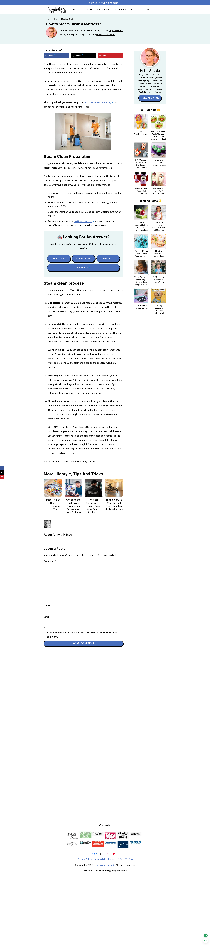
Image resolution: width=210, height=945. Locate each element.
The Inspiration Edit (104, 865)
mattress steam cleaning (98, 102)
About (74, 10)
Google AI (82, 258)
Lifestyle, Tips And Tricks (63, 19)
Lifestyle (87, 10)
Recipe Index (103, 10)
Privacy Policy (84, 859)
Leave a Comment (106, 34)
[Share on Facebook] (2, 468)
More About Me (150, 98)
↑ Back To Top (125, 859)
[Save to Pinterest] (2, 477)
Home (48, 19)
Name (47, 605)
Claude (82, 267)
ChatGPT (57, 258)
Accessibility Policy (104, 859)
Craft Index (120, 10)
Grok (107, 258)
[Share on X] (2, 472)
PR (132, 10)
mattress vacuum (83, 221)
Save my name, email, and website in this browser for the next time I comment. (82, 634)
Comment (50, 561)
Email (47, 616)
